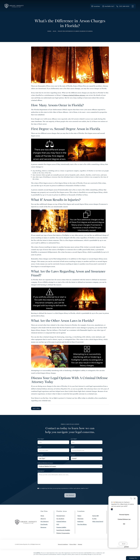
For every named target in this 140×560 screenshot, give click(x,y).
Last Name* (74, 439)
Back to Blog (36, 408)
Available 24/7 (109, 6)
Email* (73, 447)
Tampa (79, 516)
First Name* (41, 439)
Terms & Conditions (63, 544)
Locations (97, 6)
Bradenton (80, 521)
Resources (43, 527)
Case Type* (40, 455)
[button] (133, 6)
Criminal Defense (61, 521)
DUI (57, 524)
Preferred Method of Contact (45, 463)
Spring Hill (95, 516)
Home (49, 31)
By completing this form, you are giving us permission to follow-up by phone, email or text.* (64, 488)
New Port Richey (82, 524)
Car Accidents (60, 518)
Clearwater (80, 518)
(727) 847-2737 (97, 554)
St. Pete (94, 518)
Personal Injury (60, 516)
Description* (41, 471)
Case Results (44, 524)
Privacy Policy (73, 544)
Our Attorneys (45, 521)
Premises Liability (61, 527)
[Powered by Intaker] (126, 546)
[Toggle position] (131, 498)
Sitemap (80, 544)
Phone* (40, 447)
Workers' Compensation (63, 533)
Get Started (70, 495)
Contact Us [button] (133, 558)
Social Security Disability (63, 530)
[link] (122, 6)
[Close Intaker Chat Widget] (134, 498)
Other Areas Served (97, 521)
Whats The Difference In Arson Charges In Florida (75, 31)
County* (73, 455)
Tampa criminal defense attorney (74, 95)
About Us (43, 518)
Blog (54, 31)
